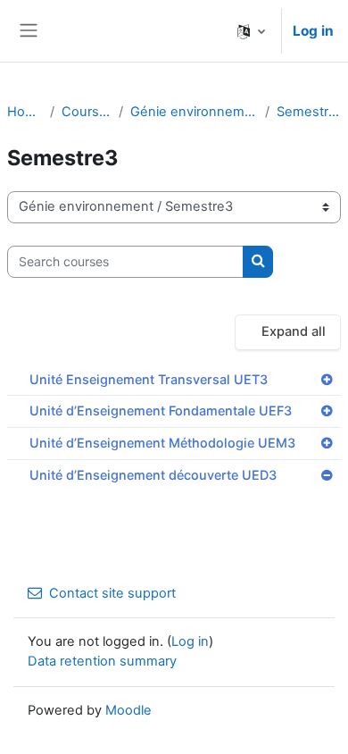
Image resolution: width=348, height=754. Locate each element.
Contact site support (112, 593)
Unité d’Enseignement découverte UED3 (153, 474)
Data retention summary (102, 661)
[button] (251, 31)
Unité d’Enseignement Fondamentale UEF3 (160, 410)
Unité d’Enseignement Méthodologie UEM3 (162, 442)
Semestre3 (309, 112)
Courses (87, 112)
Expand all (293, 331)
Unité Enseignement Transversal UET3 (148, 379)
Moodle (128, 710)
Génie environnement (194, 112)
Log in (313, 30)
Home (25, 112)
